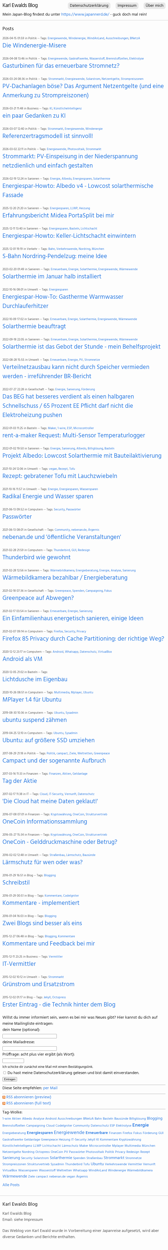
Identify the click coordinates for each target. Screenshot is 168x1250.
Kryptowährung (61, 814)
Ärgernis (93, 530)
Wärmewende (128, 269)
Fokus (108, 591)
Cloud (44, 794)
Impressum (127, 5)
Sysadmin (72, 713)
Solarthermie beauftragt (34, 326)
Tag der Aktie (19, 781)
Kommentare (53, 896)
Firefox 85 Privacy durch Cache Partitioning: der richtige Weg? (83, 639)
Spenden (78, 591)
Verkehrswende (66, 249)
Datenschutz (88, 652)
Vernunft (70, 794)
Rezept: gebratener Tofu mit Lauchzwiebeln (59, 476)
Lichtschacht (89, 228)
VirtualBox (105, 652)
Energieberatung (87, 570)
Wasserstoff (97, 58)
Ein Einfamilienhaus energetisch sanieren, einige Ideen (72, 618)
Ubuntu (88, 692)
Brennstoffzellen (117, 58)
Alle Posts (10, 1185)
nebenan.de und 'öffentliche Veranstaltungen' (61, 537)
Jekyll (47, 997)
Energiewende (57, 38)
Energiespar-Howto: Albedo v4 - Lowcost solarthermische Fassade (77, 191)
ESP (69, 428)
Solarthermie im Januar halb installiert (51, 276)
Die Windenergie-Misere (34, 46)
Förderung (88, 389)
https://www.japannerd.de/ (85, 14)
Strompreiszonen (132, 79)
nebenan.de (79, 530)
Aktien (66, 774)
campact (62, 753)
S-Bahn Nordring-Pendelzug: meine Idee (54, 256)
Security (59, 509)
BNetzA (135, 38)
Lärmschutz (73, 855)
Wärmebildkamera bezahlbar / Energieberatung (64, 578)
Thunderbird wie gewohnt (36, 557)
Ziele (72, 753)
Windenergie (77, 38)
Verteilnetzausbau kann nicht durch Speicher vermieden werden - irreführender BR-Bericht (75, 372)
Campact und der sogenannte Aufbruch (54, 761)
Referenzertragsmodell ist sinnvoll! (47, 136)
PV (81, 360)
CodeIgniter (71, 896)
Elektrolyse (136, 58)
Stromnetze (92, 360)
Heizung (84, 208)
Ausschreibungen (117, 38)
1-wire (62, 428)
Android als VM (22, 659)
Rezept (63, 469)
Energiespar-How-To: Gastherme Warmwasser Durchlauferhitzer (62, 302)
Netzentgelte (110, 79)
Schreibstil (16, 883)
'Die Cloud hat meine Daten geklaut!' (50, 801)
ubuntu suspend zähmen (34, 720)
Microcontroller (83, 428)
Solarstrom (93, 79)
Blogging (50, 875)
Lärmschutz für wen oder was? (42, 862)
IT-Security (56, 794)
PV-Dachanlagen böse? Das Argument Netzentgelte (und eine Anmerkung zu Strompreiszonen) (83, 91)
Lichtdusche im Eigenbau (34, 679)
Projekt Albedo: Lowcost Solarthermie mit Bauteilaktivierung (81, 456)
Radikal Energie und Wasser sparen (47, 496)
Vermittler (56, 957)
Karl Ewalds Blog (20, 5)
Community (62, 530)
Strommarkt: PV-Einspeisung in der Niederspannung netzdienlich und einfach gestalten (70, 161)
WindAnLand (95, 38)
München (98, 249)
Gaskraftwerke (78, 58)
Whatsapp (71, 652)
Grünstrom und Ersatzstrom (38, 984)
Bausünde (89, 855)
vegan (53, 469)
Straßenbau (57, 855)
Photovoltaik (76, 149)
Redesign (84, 550)
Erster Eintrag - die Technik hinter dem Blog (58, 1005)
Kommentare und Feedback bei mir (48, 944)
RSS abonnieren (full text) (28, 1103)
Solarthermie (101, 179)
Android (58, 652)
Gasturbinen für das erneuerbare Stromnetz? (61, 66)
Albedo (67, 179)
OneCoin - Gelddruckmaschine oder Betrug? (59, 842)
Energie (55, 179)
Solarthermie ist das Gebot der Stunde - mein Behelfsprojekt (81, 347)
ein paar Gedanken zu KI (34, 116)
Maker (52, 428)
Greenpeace (63, 591)
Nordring (84, 249)
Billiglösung (95, 448)
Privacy (81, 631)
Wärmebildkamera (62, 570)
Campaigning (94, 591)
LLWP (74, 208)
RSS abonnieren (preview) (28, 1097)
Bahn (51, 249)
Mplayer (76, 692)
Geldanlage (80, 774)
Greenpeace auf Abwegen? (38, 598)
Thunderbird (62, 550)
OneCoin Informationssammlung (44, 822)
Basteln (74, 228)
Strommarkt (56, 79)
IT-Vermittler (19, 964)
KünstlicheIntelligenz (68, 108)
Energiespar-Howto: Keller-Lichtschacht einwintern (69, 236)
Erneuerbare (59, 269)
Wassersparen (89, 489)
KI (51, 108)
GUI (74, 550)
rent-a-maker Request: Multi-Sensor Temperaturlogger (73, 435)
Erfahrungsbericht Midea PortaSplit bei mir (58, 216)
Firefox (58, 631)
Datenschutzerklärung (89, 5)
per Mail (50, 1088)
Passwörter (73, 509)
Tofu (72, 469)
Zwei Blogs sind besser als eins (42, 923)
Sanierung (73, 389)
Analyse (116, 570)
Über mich (154, 5)
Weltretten (84, 753)
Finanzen (55, 774)
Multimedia (61, 692)
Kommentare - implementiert (40, 903)
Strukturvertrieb (96, 814)
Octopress (59, 997)
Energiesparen (82, 179)
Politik (51, 753)
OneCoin (78, 814)
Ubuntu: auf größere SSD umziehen (48, 740)
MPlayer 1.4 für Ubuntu (31, 700)
